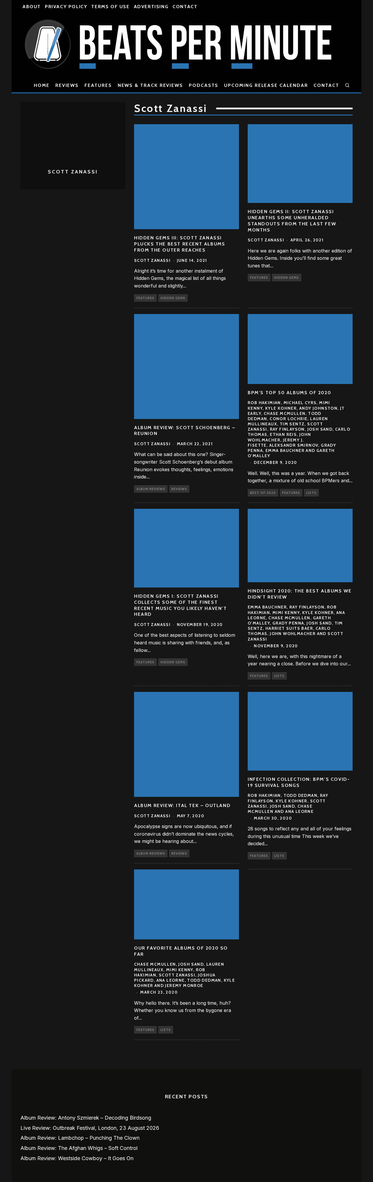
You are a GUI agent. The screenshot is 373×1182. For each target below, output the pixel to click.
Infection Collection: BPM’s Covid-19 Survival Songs (299, 782)
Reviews (67, 85)
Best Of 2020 (263, 493)
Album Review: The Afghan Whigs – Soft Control (79, 1148)
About (31, 6)
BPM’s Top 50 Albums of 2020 (289, 392)
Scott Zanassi (152, 260)
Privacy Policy (66, 6)
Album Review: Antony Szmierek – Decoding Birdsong (85, 1118)
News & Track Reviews (150, 85)
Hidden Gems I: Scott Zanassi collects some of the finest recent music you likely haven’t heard (180, 605)
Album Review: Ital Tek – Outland (182, 805)
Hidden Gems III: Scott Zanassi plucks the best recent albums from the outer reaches (179, 244)
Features (98, 85)
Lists (311, 493)
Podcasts (203, 85)
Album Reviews (150, 489)
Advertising (151, 6)
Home (42, 85)
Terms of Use (110, 6)
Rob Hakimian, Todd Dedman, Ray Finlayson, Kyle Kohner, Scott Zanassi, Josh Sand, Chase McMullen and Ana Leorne (288, 803)
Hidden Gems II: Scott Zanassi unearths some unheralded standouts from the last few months (292, 220)
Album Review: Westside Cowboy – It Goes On (76, 1158)
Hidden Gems (173, 298)
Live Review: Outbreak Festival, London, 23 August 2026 (89, 1128)
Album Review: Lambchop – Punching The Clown (80, 1138)
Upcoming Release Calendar (266, 85)
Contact (185, 6)
